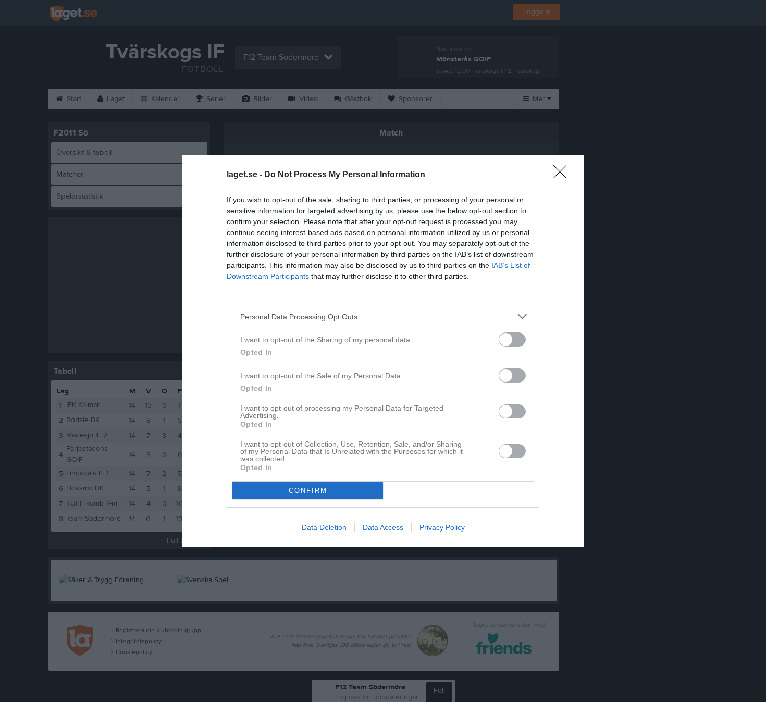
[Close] (563, 175)
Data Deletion (324, 527)
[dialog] (383, 351)
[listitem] (383, 316)
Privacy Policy (442, 527)
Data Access (383, 527)
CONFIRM (308, 491)
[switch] (512, 339)
